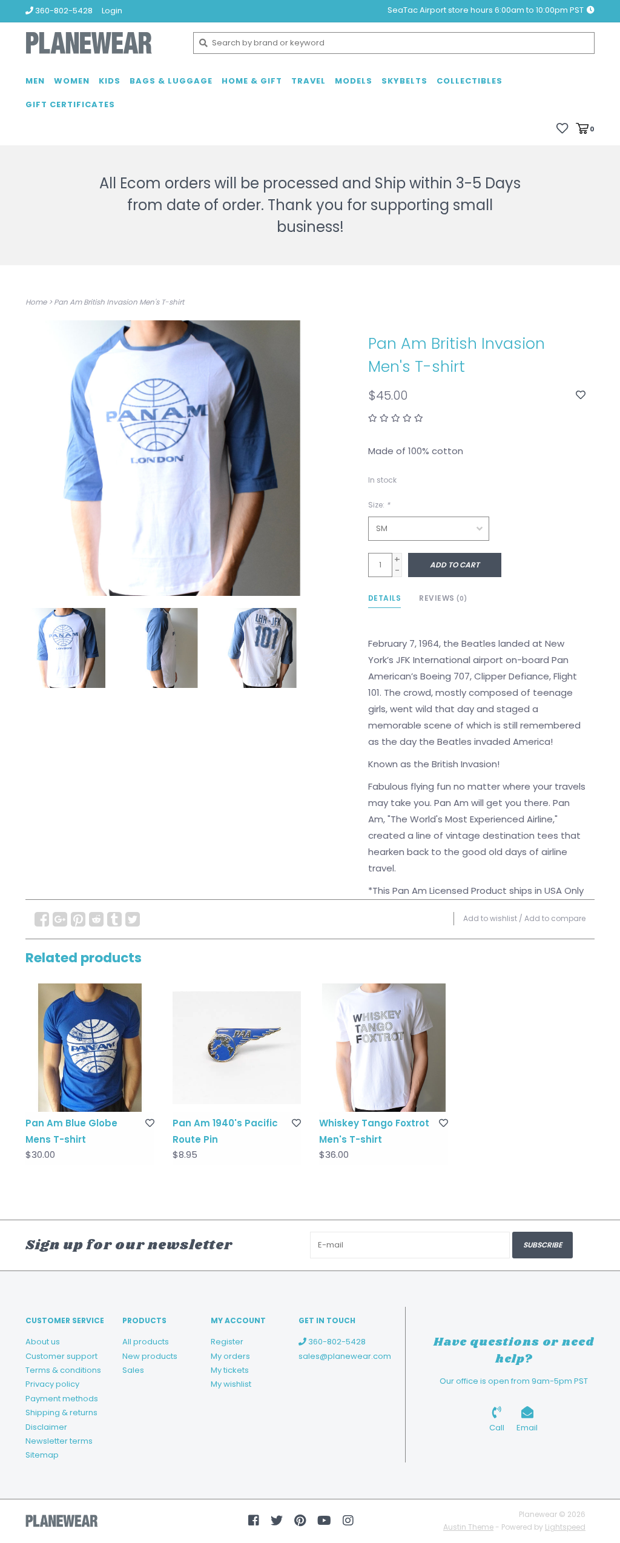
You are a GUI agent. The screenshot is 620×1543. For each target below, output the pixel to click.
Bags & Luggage (171, 81)
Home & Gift (252, 81)
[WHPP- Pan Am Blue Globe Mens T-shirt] (89, 1047)
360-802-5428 (336, 1341)
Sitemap (42, 1455)
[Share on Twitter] (132, 919)
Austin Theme (468, 1527)
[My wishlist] (562, 128)
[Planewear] (100, 43)
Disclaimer (46, 1427)
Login (112, 10)
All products (145, 1341)
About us (42, 1341)
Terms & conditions (63, 1370)
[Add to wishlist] (580, 395)
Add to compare (554, 918)
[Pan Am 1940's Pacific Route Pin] (237, 1047)
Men (35, 81)
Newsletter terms (59, 1441)
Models (353, 81)
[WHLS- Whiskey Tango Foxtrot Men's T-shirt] (383, 1047)
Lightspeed (565, 1527)
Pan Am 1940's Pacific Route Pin (225, 1131)
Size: (379, 505)
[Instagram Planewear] (348, 1521)
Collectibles (470, 81)
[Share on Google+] (60, 919)
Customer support (61, 1356)
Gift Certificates (70, 104)
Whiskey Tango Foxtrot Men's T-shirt (374, 1131)
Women (72, 81)
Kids (109, 81)
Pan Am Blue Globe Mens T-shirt (71, 1131)
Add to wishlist (490, 918)
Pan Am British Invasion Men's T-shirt (119, 302)
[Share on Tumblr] (114, 919)
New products (149, 1356)
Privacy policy (52, 1384)
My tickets (230, 1370)
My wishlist (231, 1384)
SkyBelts (404, 81)
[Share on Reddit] (96, 919)
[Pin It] (78, 919)
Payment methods (61, 1398)
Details (384, 598)
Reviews (443, 598)
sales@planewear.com (344, 1356)
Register (227, 1341)
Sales (133, 1370)
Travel (308, 81)
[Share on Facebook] (42, 919)
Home (36, 302)
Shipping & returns (61, 1412)
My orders (230, 1356)
